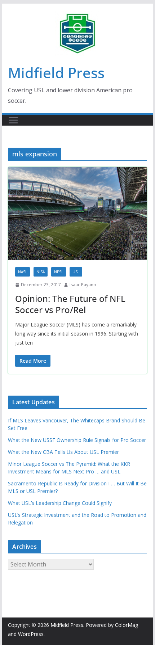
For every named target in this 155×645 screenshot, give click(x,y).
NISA (40, 271)
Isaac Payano (83, 285)
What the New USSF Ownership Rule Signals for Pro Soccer (77, 440)
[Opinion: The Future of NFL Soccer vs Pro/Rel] (77, 213)
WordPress (31, 634)
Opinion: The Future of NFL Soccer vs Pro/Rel (70, 304)
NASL (22, 271)
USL (75, 271)
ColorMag (126, 624)
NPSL (58, 271)
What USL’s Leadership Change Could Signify (60, 502)
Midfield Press (56, 73)
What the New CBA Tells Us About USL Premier (63, 451)
